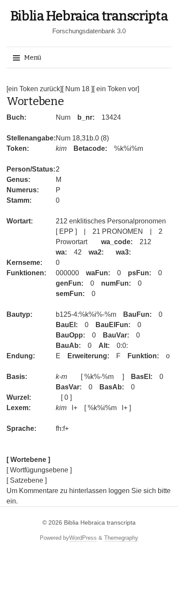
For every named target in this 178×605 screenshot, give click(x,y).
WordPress (83, 538)
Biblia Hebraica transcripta (89, 16)
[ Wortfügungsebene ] (39, 470)
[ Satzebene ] (26, 480)
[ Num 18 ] (77, 88)
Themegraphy (121, 538)
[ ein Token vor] (116, 88)
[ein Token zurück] (34, 88)
